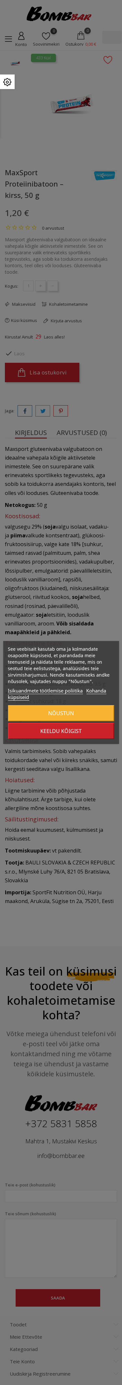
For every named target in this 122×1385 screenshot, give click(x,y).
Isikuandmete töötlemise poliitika (45, 690)
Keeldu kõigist (61, 731)
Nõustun (61, 713)
